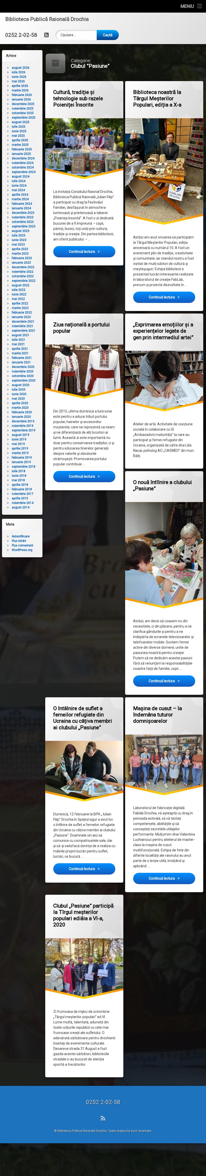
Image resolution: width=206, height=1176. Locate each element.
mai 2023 (18, 244)
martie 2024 (20, 199)
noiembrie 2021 (22, 326)
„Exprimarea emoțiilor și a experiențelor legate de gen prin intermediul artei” (163, 331)
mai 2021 (18, 344)
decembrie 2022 (23, 267)
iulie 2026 (18, 72)
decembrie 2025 (23, 104)
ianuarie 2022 (21, 317)
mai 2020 (18, 398)
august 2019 (20, 435)
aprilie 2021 (20, 349)
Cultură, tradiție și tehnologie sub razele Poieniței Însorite (78, 98)
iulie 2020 (18, 389)
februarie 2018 (22, 489)
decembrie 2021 (23, 321)
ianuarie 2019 (21, 462)
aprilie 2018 (20, 485)
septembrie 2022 (23, 281)
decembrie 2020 (23, 367)
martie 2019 (20, 453)
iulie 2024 (18, 181)
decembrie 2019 (23, 421)
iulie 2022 (18, 290)
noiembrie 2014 (22, 503)
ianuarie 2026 (21, 99)
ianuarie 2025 (21, 154)
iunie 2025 (19, 131)
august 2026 (20, 68)
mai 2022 (18, 299)
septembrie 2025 (23, 117)
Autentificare (21, 536)
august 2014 (20, 507)
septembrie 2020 (23, 380)
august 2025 (20, 122)
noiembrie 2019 (22, 426)
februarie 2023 (22, 258)
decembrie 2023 (23, 213)
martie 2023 (20, 253)
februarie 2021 (22, 358)
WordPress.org (22, 550)
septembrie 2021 (23, 330)
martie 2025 (20, 145)
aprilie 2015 (20, 498)
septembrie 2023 (23, 226)
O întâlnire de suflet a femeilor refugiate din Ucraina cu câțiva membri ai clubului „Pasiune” (82, 718)
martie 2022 (20, 308)
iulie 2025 (18, 126)
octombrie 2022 (23, 276)
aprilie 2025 (20, 140)
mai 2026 (18, 81)
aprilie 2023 (20, 249)
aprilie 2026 (20, 86)
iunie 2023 (19, 240)
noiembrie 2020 (22, 371)
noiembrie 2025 (22, 108)
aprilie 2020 (20, 403)
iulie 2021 (18, 339)
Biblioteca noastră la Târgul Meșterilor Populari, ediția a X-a (157, 98)
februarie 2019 (22, 457)
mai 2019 (18, 444)
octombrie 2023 (23, 222)
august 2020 (20, 385)
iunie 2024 (19, 185)
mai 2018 (18, 480)
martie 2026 (20, 90)
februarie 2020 (22, 412)
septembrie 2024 (23, 172)
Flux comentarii (22, 545)
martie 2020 (20, 407)
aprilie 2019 (20, 448)
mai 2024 (18, 190)
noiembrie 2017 (22, 494)
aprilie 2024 (20, 194)
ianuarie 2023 (21, 262)
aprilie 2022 (20, 303)
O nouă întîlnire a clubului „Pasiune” (162, 485)
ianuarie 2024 (21, 208)
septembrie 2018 (23, 466)
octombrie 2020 (23, 376)
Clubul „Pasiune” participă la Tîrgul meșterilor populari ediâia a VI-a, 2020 (83, 915)
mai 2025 (18, 135)
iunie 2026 (19, 77)
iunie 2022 (19, 294)
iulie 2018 (18, 471)
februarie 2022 (22, 312)
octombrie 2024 (23, 167)
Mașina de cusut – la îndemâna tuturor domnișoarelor (157, 714)
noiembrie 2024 (22, 163)
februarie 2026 (22, 95)
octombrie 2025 (23, 113)
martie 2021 (20, 353)
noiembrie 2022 (22, 271)
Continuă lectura (92, 251)
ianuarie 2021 (21, 362)
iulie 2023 (18, 235)
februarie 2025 (22, 149)
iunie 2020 (19, 394)
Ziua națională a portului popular (81, 328)
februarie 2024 (22, 203)
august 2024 (20, 176)
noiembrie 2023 (22, 217)
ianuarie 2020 (21, 417)
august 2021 (20, 335)
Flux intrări (19, 541)
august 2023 (20, 231)
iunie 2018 (19, 475)
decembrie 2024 (23, 158)
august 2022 (20, 285)
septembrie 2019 (23, 430)
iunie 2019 (19, 439)
